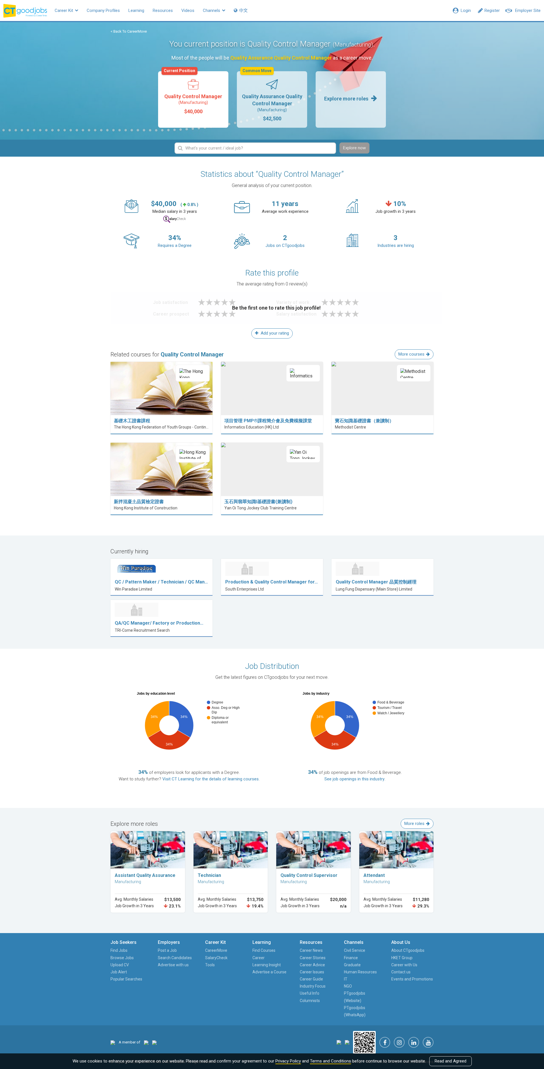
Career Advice (312, 965)
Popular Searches (126, 979)
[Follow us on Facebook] (384, 1042)
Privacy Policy (288, 1061)
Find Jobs (119, 950)
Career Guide (311, 979)
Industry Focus (313, 986)
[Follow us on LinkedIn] (413, 1042)
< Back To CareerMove (128, 31)
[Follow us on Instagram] (399, 1042)
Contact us (401, 972)
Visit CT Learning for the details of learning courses (210, 779)
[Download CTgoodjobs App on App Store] (339, 1042)
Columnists (310, 1000)
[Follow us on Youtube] (428, 1042)
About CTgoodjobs (407, 950)
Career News (311, 950)
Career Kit (64, 10)
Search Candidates (175, 957)
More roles (414, 823)
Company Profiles (103, 10)
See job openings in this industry (354, 779)
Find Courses (263, 950)
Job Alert (118, 972)
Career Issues (312, 972)
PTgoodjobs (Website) (354, 997)
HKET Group (402, 957)
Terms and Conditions (330, 1061)
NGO (348, 986)
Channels (212, 10)
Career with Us (404, 965)
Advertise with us (173, 965)
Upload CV (119, 965)
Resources (163, 10)
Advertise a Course (269, 972)
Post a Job (167, 950)
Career (258, 957)
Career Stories (313, 957)
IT (345, 979)
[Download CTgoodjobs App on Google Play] (347, 1042)
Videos (187, 10)
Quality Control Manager (193, 92)
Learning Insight (266, 965)
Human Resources (360, 972)
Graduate (352, 965)
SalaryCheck (216, 957)
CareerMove (216, 950)
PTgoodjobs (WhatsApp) (355, 1011)
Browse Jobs (122, 957)
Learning (136, 10)
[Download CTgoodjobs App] (364, 1042)
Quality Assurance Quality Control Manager (272, 96)
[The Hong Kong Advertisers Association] (146, 1042)
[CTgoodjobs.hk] (112, 1042)
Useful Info (309, 993)
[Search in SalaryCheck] (174, 219)
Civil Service (354, 950)
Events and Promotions (412, 979)
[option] (193, 99)
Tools (210, 965)
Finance (351, 957)
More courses (411, 354)
